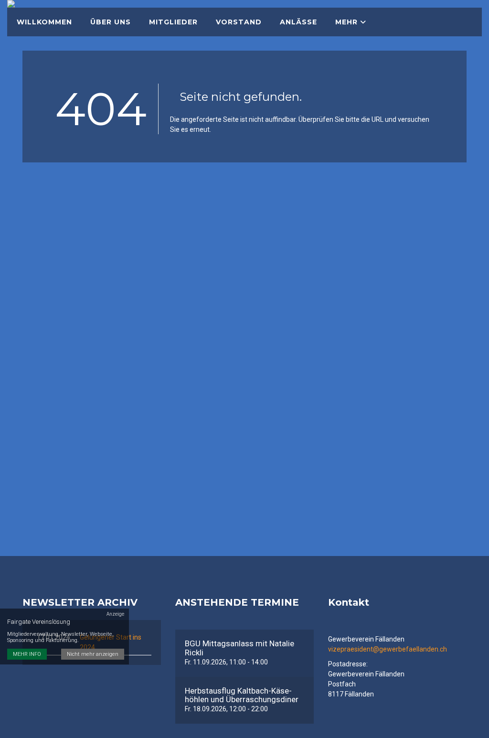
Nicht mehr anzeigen (92, 654)
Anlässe (298, 22)
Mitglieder (173, 22)
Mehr (347, 22)
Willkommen (44, 22)
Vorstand (239, 22)
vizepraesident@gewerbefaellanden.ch (387, 649)
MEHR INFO (27, 654)
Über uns (110, 22)
